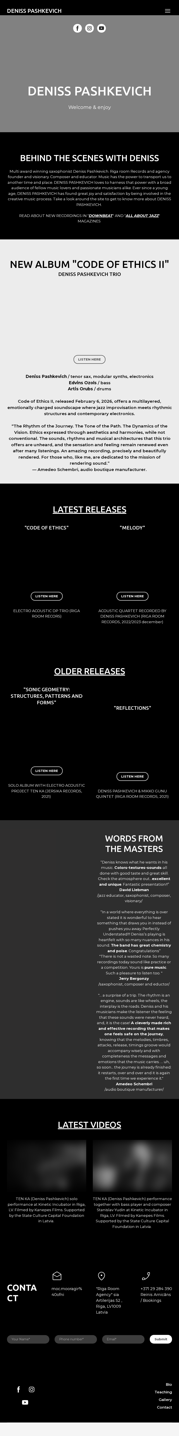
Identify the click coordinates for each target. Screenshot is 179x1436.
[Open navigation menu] (167, 11)
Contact (164, 1407)
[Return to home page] (68, 1396)
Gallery (165, 1400)
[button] (77, 28)
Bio (169, 1384)
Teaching (163, 1392)
